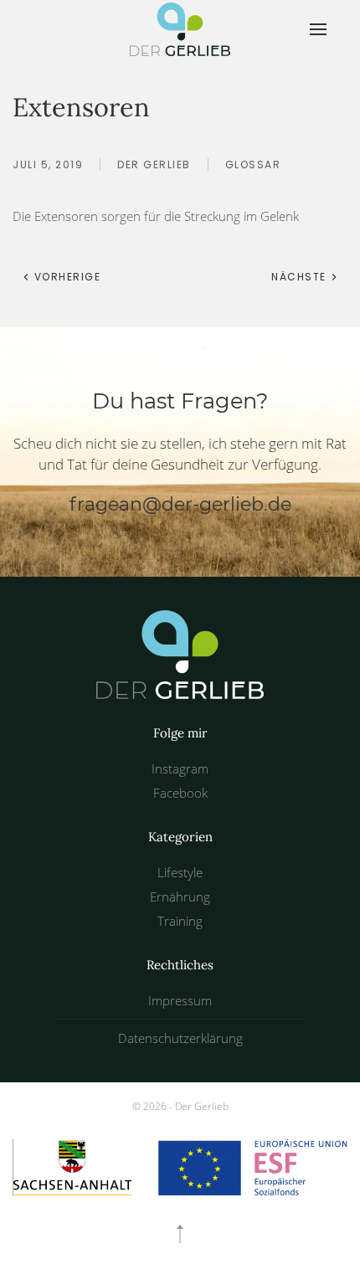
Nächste (300, 277)
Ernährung (180, 896)
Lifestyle (180, 872)
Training (180, 920)
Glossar (253, 164)
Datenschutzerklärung (180, 1038)
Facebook (180, 792)
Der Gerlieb (154, 164)
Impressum (180, 1000)
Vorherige (65, 277)
